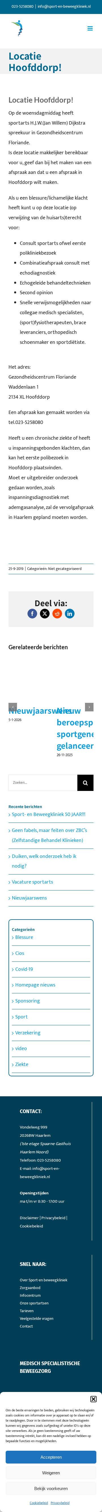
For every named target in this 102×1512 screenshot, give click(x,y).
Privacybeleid (60, 1503)
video (21, 1106)
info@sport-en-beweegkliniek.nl (64, 6)
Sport (21, 1075)
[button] (93, 1399)
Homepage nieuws (35, 1043)
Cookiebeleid (39, 1503)
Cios (19, 1011)
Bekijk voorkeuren (51, 1488)
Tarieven (26, 1368)
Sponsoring (27, 1059)
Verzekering (28, 1090)
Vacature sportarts (32, 940)
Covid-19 (24, 1027)
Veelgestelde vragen (36, 1376)
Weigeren (51, 1472)
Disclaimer (29, 1275)
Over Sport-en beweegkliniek (43, 1338)
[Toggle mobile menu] (91, 28)
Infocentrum (30, 1353)
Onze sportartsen (34, 1361)
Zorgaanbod (30, 1345)
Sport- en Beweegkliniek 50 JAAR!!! (48, 872)
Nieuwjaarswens (29, 955)
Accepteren (51, 1457)
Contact (26, 1384)
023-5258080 (49, 1217)
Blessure (24, 995)
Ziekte (21, 1122)
